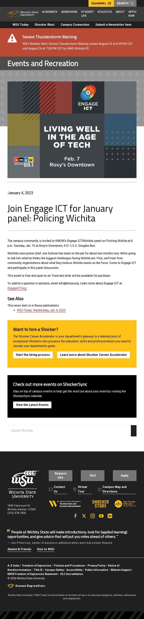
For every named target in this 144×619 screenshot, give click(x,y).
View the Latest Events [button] (32, 405)
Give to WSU (45, 549)
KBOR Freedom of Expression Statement (33, 574)
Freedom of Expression (36, 565)
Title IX (38, 569)
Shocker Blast (45, 24)
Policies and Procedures (69, 565)
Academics (49, 11)
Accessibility (74, 569)
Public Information (96, 569)
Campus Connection (75, 24)
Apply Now (132, 13)
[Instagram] (92, 516)
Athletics (105, 11)
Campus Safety (54, 569)
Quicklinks (98, 3)
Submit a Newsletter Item (113, 24)
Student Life (87, 13)
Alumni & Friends (19, 549)
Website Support (121, 569)
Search (122, 3)
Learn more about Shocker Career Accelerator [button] (93, 355)
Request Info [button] (61, 475)
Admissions (69, 11)
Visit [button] (93, 475)
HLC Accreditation (71, 574)
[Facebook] (75, 516)
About (120, 11)
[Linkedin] (110, 516)
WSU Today (20, 24)
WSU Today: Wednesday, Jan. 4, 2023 (41, 310)
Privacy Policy (96, 565)
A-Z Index (14, 565)
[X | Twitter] (84, 516)
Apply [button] (124, 475)
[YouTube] (101, 516)
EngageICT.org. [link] (17, 288)
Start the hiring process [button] (33, 355)
